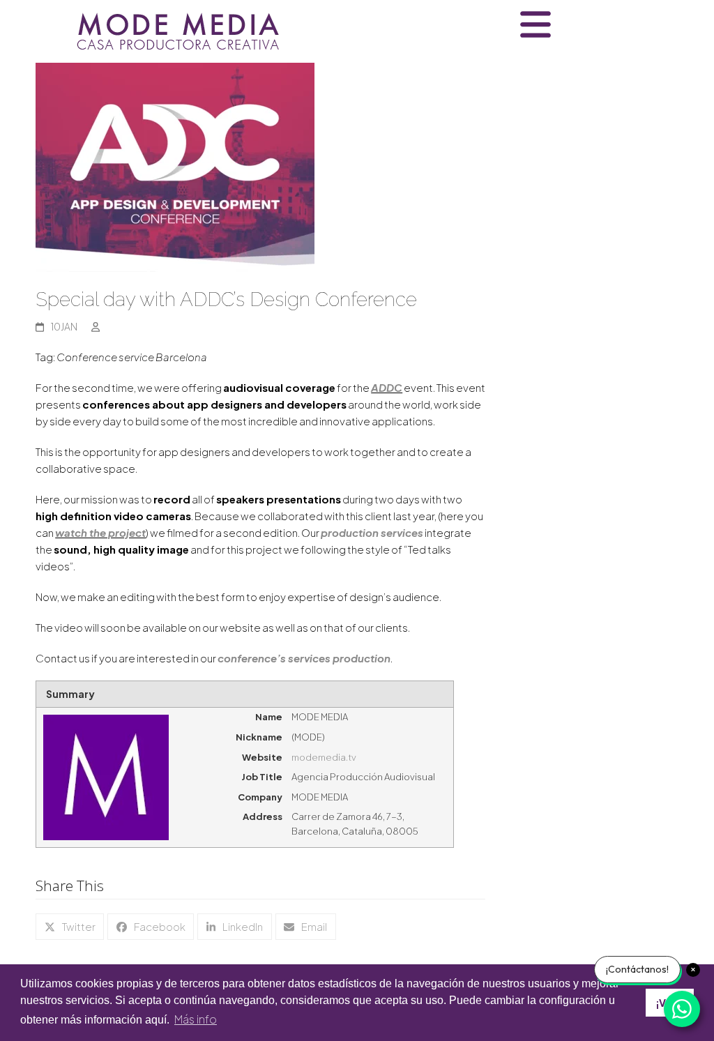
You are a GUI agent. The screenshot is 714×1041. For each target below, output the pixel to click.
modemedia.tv (323, 757)
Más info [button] (195, 1019)
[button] (70, 926)
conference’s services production (304, 657)
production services (372, 532)
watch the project (100, 532)
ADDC (386, 387)
